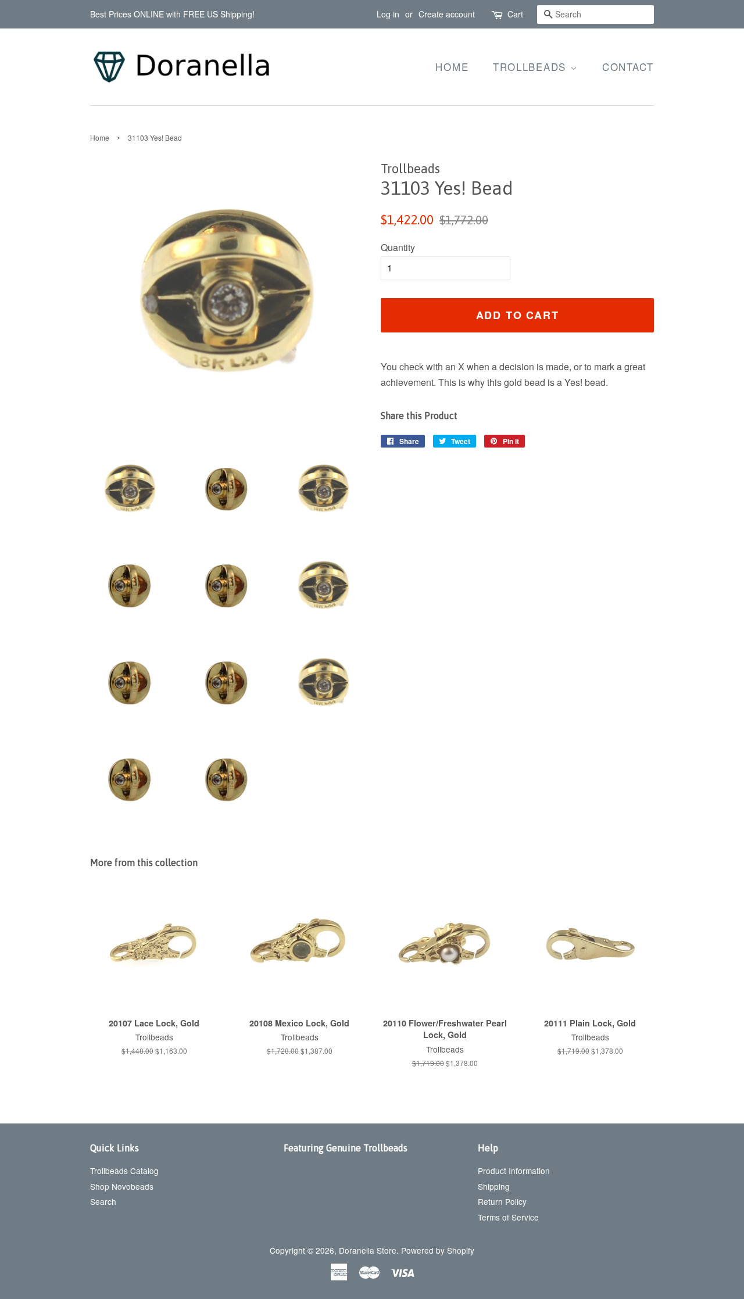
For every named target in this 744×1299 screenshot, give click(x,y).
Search (103, 1201)
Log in (388, 14)
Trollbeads (531, 66)
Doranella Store (367, 1250)
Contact (628, 66)
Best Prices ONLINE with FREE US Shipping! (172, 14)
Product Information (514, 1170)
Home (451, 66)
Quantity (398, 247)
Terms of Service (508, 1217)
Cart (515, 14)
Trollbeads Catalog (124, 1170)
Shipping (494, 1186)
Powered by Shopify (437, 1250)
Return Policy (502, 1201)
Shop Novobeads (121, 1186)
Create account (447, 14)
